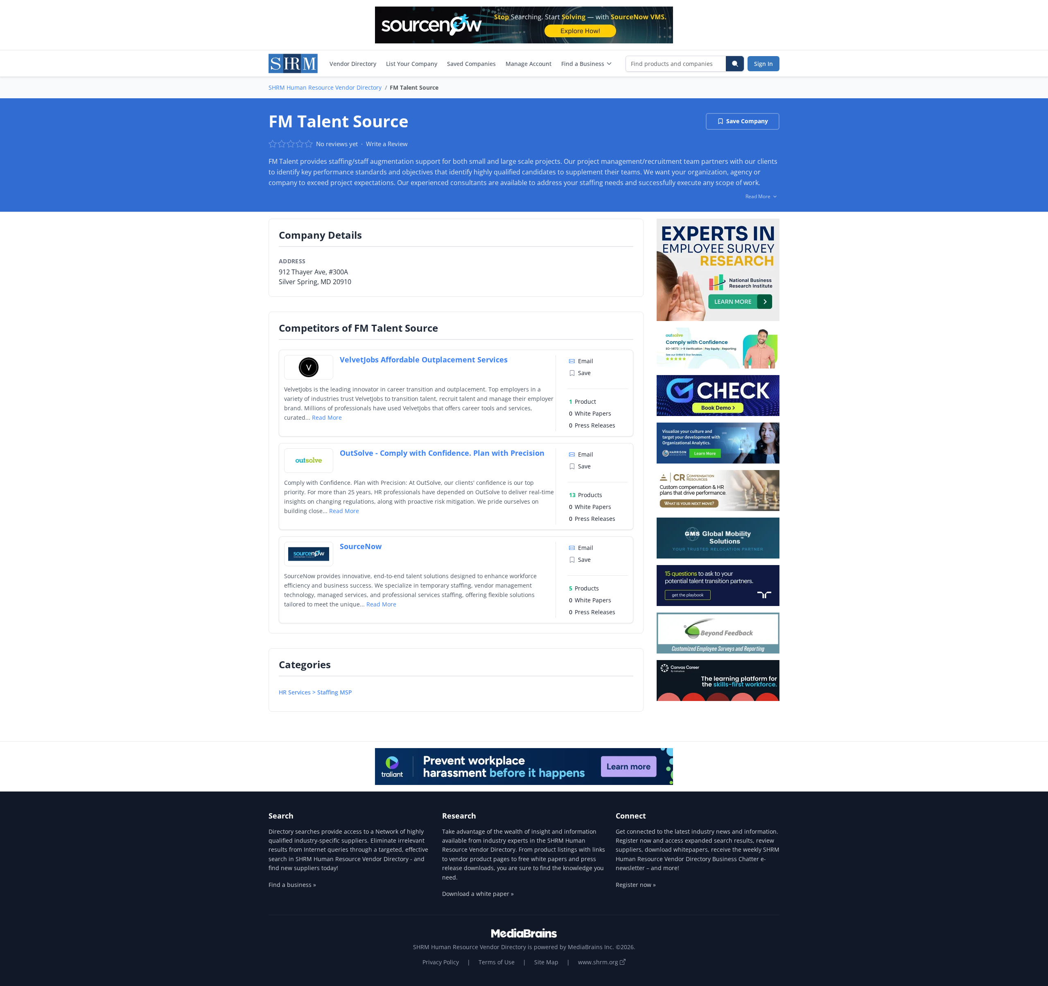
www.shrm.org (599, 962)
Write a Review (387, 144)
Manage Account (528, 64)
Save (584, 373)
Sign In (763, 64)
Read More (327, 417)
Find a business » (292, 885)
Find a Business (582, 64)
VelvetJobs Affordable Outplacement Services (424, 359)
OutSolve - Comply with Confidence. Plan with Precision (442, 453)
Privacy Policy (440, 962)
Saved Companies (471, 64)
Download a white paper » (478, 894)
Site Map (546, 962)
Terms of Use (497, 962)
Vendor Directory (353, 64)
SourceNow (361, 546)
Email (585, 361)
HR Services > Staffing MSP (315, 692)
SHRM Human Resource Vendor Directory (325, 87)
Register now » (636, 885)
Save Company (747, 121)
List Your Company (411, 64)
